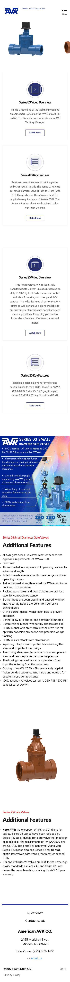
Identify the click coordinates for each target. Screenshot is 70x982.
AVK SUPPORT (23, 969)
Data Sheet (34, 218)
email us (37, 958)
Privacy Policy (12, 975)
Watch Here (35, 132)
